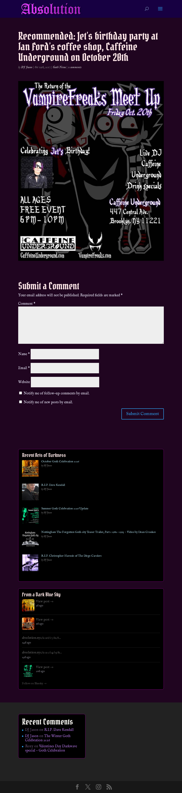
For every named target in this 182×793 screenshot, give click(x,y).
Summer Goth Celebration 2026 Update (64, 508)
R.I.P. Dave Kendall (53, 485)
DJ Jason (26, 67)
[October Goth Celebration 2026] (30, 469)
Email (24, 368)
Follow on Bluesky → (34, 683)
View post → (44, 601)
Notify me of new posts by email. (48, 402)
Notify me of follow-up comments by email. (56, 393)
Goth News (59, 67)
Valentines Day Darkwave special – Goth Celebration (51, 748)
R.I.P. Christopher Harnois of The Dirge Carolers (71, 556)
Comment (26, 304)
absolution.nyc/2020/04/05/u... (42, 653)
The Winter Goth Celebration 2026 (48, 738)
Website (24, 382)
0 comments (74, 67)
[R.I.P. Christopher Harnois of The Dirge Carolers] (30, 563)
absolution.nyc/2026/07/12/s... (41, 638)
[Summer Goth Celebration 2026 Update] (30, 516)
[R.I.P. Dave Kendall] (30, 493)
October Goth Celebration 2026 (60, 461)
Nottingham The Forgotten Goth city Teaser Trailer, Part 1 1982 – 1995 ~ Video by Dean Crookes (98, 532)
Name (24, 354)
